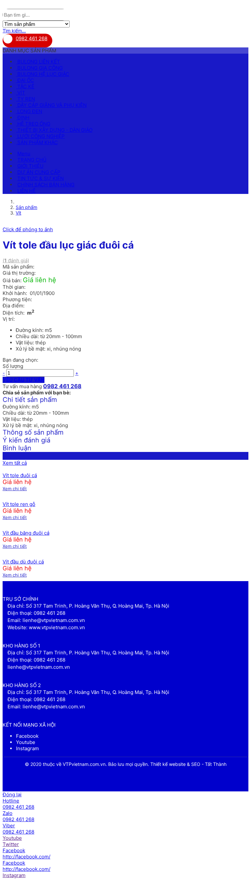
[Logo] (8, 6)
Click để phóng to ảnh (28, 229)
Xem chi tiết (15, 488)
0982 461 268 (31, 38)
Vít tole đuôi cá (20, 475)
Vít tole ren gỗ (19, 504)
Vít (18, 213)
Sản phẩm (26, 207)
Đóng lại (12, 794)
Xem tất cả (15, 463)
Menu (23, 153)
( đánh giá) (16, 260)
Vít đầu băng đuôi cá (26, 533)
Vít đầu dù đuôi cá (23, 562)
